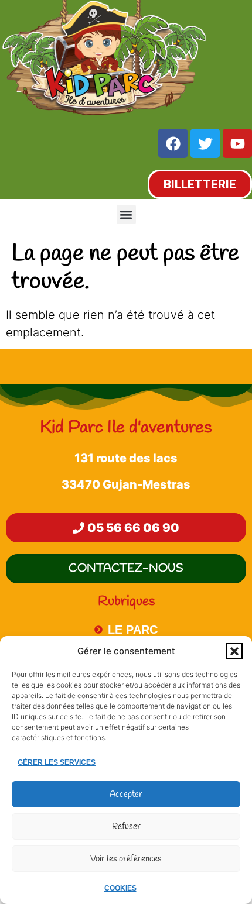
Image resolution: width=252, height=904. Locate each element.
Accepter (126, 794)
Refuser (126, 827)
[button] (234, 651)
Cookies (120, 888)
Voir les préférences (126, 859)
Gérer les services (57, 762)
